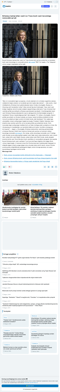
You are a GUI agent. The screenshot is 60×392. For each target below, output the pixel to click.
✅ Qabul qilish (30, 385)
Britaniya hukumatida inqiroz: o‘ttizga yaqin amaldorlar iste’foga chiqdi (27, 161)
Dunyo (5, 21)
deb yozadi (32, 62)
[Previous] (2, 204)
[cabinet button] (55, 6)
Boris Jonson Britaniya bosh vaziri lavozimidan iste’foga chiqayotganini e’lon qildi (30, 158)
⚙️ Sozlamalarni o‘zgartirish (30, 389)
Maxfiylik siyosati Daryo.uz (31, 382)
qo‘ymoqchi (18, 133)
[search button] (51, 6)
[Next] (57, 204)
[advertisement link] (45, 6)
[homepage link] (7, 6)
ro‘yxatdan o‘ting (37, 184)
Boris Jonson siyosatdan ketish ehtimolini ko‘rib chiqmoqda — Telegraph (27, 155)
